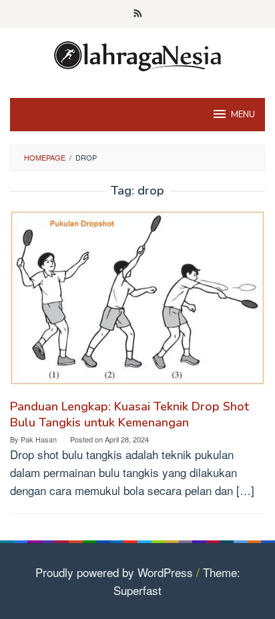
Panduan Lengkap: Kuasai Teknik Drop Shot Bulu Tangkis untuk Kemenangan (129, 414)
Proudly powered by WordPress (114, 572)
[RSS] (137, 14)
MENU (243, 115)
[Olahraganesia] (137, 54)
